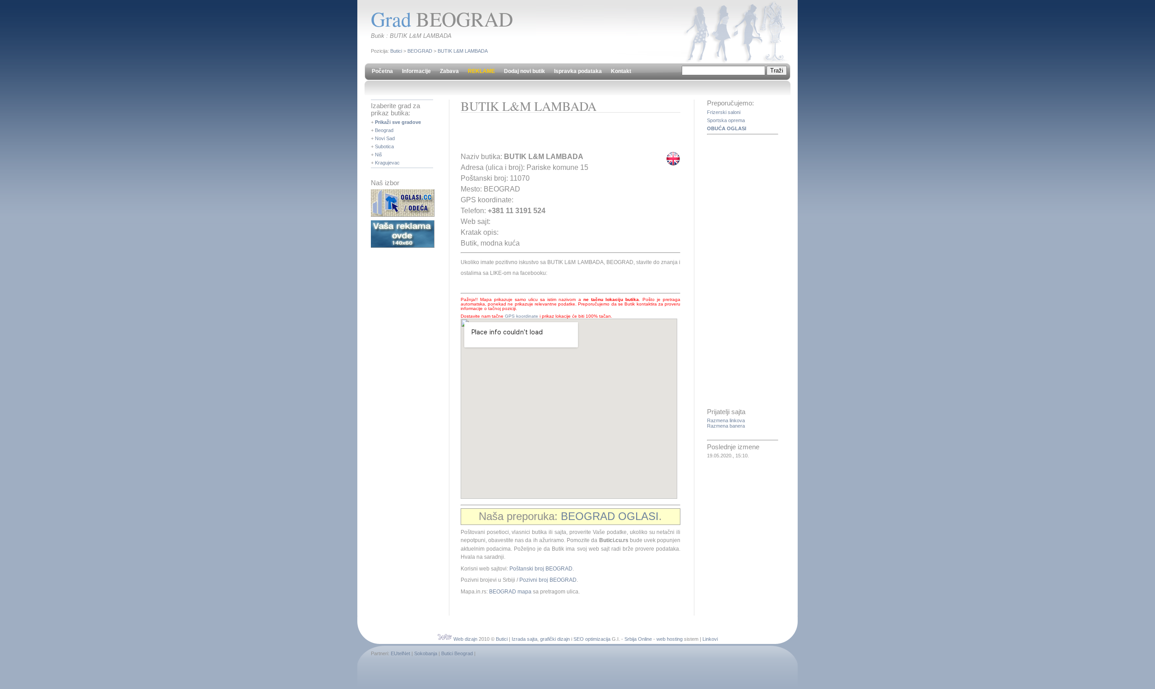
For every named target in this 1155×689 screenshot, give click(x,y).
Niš (378, 154)
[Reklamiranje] (402, 246)
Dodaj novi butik (524, 71)
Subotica (384, 146)
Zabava (449, 71)
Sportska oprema (726, 120)
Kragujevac (387, 162)
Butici (396, 51)
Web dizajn (465, 639)
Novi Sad (385, 138)
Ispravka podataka (578, 71)
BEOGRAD (419, 51)
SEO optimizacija (591, 639)
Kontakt (621, 71)
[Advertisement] (566, 135)
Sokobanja (425, 653)
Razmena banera (726, 426)
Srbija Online (638, 639)
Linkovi (710, 639)
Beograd (384, 130)
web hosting (669, 639)
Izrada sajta (524, 639)
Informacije (416, 71)
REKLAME (481, 71)
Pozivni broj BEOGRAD (548, 580)
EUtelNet (400, 653)
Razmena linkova (726, 420)
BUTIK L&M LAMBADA (463, 51)
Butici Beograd (457, 653)
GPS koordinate (521, 316)
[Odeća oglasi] (402, 215)
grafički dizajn (555, 639)
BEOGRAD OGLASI (610, 516)
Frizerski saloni (723, 112)
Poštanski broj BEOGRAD (541, 569)
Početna (382, 71)
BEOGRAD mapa (510, 592)
